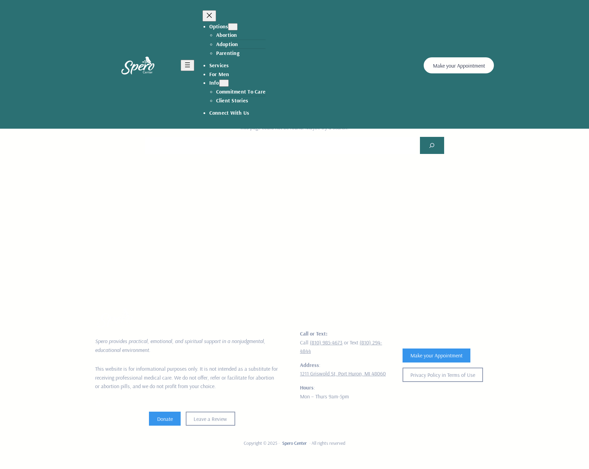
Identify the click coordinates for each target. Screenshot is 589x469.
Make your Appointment (459, 65)
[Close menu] (209, 16)
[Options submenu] (233, 26)
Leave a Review (210, 418)
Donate (165, 418)
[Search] (432, 145)
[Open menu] (187, 65)
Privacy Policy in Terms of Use (442, 374)
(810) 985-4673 (326, 342)
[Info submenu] (224, 83)
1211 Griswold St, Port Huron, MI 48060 (343, 373)
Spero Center (294, 443)
